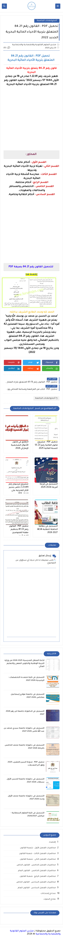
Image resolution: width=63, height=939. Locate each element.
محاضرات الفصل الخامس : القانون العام (37, 871)
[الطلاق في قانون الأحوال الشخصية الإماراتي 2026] (16, 428)
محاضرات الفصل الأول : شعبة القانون (38, 848)
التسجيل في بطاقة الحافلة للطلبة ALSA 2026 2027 (47, 529)
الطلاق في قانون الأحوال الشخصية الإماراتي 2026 (19, 445)
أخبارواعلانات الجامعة (47, 21)
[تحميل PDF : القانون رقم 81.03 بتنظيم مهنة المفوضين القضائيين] (16, 512)
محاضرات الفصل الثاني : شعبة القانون (38, 859)
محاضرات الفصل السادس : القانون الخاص (36, 882)
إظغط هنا (31, 274)
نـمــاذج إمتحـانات (48, 894)
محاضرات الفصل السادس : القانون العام (37, 888)
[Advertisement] (31, 118)
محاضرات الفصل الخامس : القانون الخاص (36, 865)
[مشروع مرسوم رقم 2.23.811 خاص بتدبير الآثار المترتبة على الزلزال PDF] (16, 470)
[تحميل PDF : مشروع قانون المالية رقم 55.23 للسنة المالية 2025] (46, 428)
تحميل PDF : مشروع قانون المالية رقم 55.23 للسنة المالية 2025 (46, 445)
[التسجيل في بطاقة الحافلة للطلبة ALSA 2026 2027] (46, 512)
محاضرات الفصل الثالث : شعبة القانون (37, 854)
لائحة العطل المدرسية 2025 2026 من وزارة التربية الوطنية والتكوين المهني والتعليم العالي (24, 663)
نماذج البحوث (50, 899)
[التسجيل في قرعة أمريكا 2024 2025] (46, 470)
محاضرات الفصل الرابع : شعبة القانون (38, 876)
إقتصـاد (52, 842)
